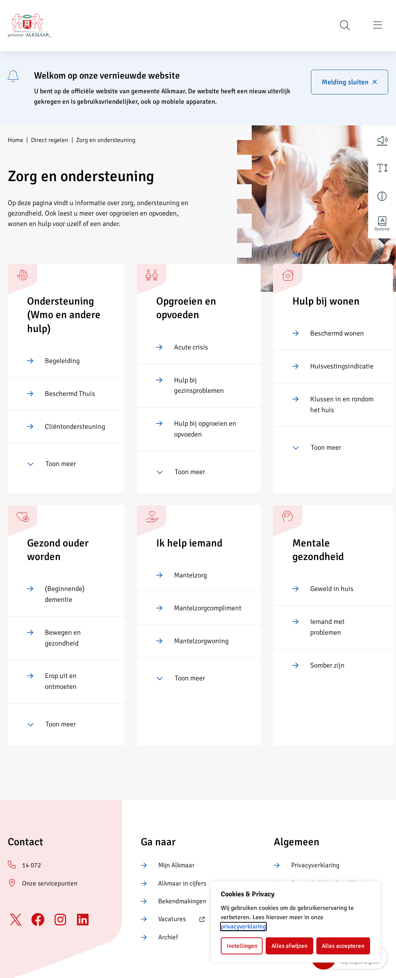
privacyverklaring (243, 926)
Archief (168, 937)
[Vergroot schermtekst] (382, 168)
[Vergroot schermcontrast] (382, 196)
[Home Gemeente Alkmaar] (30, 25)
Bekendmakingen (182, 901)
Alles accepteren (343, 945)
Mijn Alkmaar (176, 865)
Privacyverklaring (315, 865)
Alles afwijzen (289, 945)
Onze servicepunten (49, 883)
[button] (382, 140)
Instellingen (242, 945)
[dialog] (295, 922)
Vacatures (163, 919)
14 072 (31, 865)
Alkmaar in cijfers (182, 883)
